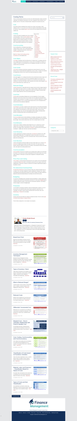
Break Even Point (18, 237)
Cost (35, 35)
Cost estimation (16, 106)
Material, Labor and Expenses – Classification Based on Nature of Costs (22, 369)
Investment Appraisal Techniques (56, 64)
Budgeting (36, 54)
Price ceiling (16, 160)
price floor (21, 162)
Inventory (36, 57)
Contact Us (24, 412)
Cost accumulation (16, 151)
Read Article (15, 243)
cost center (16, 69)
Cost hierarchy (34, 133)
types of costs (27, 29)
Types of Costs (28, 1)
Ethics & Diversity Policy (46, 412)
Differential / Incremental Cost (22, 307)
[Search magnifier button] (63, 17)
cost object (16, 60)
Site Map (28, 412)
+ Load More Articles (16, 396)
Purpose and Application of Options (56, 85)
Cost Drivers (37, 41)
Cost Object (36, 38)
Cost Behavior (37, 47)
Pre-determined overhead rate (18, 169)
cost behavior (32, 127)
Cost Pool (36, 43)
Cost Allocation (37, 46)
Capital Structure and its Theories (56, 59)
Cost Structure (37, 49)
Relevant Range (37, 42)
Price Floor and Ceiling (38, 52)
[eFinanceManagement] (14, 1)
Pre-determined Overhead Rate (39, 53)
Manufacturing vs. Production (18, 191)
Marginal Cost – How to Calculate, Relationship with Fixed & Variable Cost (21, 322)
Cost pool (14, 96)
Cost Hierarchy (37, 48)
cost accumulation (18, 117)
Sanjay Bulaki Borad (29, 218)
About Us (20, 412)
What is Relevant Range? (21, 282)
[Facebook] (25, 220)
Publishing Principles (54, 412)
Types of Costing (35, 1)
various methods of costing (28, 36)
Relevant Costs (17, 295)
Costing (36, 36)
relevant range (16, 87)
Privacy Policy (38, 412)
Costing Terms (23, 1)
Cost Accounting (37, 37)
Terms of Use (33, 412)
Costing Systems (42, 1)
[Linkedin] (23, 220)
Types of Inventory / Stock (21, 269)
